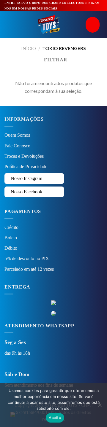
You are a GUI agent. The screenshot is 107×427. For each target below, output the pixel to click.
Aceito (55, 417)
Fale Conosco (17, 145)
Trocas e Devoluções (24, 156)
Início (28, 48)
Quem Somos (17, 135)
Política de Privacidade (25, 166)
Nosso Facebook (26, 191)
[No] (100, 407)
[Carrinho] (94, 25)
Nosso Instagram (26, 178)
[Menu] (8, 24)
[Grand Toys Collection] (48, 24)
